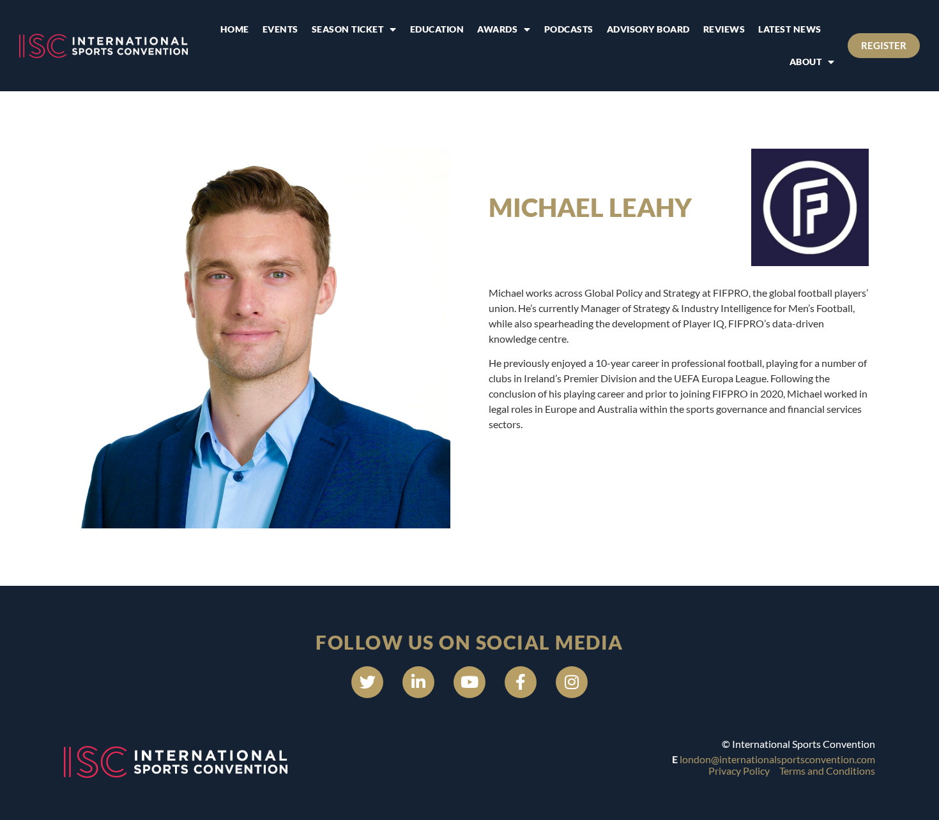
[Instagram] (572, 682)
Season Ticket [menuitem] (348, 29)
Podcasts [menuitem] (568, 29)
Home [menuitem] (234, 29)
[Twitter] (367, 682)
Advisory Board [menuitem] (648, 29)
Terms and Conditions (827, 770)
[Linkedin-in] (418, 682)
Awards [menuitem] (497, 29)
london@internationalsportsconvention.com (777, 759)
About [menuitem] (806, 61)
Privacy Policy (739, 770)
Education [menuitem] (437, 29)
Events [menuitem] (280, 29)
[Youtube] (469, 682)
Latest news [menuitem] (789, 29)
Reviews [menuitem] (724, 29)
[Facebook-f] (521, 682)
